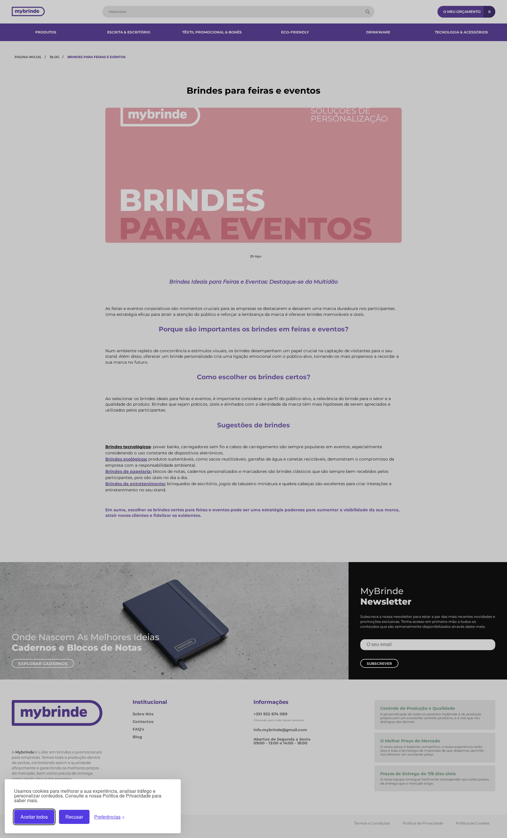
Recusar (74, 816)
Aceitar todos (34, 816)
